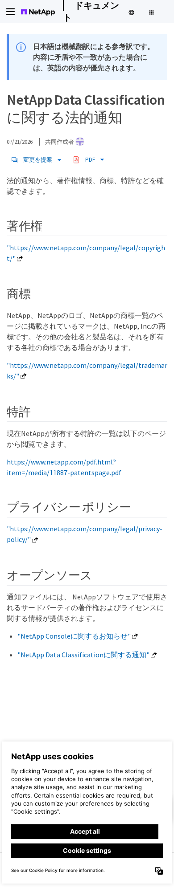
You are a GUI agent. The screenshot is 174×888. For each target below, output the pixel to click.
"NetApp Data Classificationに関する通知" (83, 654)
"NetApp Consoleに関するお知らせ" (74, 635)
